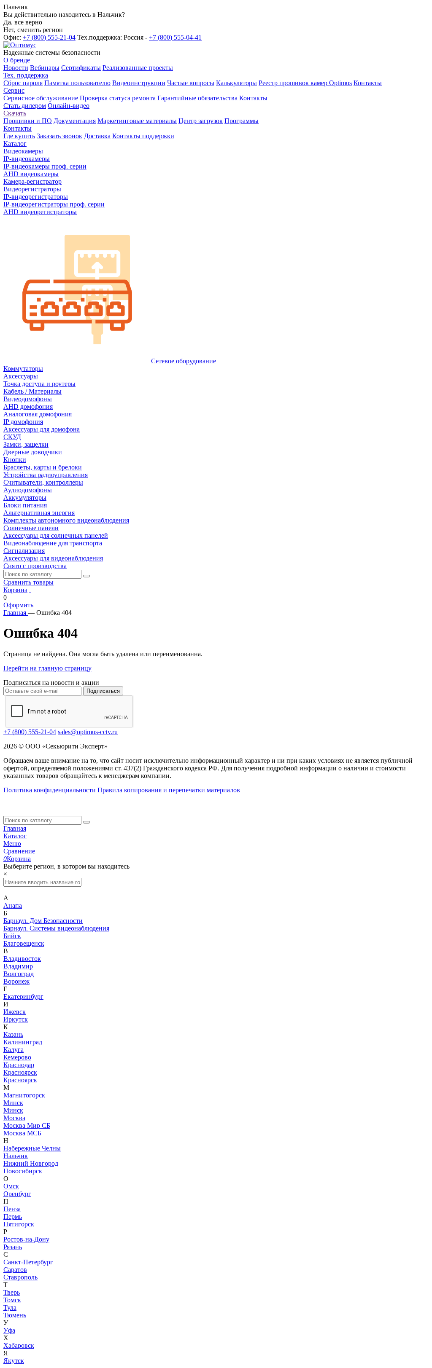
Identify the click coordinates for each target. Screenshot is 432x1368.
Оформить (18, 605)
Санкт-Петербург (28, 1262)
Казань (13, 1034)
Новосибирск (22, 1171)
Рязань (12, 1246)
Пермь (12, 1216)
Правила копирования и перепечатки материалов (168, 790)
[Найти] (86, 576)
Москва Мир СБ (26, 1125)
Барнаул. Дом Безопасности (43, 920)
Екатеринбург (23, 996)
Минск (13, 1102)
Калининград (22, 1042)
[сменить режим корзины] (30, 589)
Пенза (12, 1208)
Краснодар (18, 1064)
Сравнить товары (28, 582)
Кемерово (17, 1057)
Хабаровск (18, 1345)
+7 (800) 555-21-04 (49, 37)
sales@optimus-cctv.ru (88, 731)
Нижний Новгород (30, 1163)
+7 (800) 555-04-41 (175, 37)
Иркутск (15, 1019)
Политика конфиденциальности (49, 790)
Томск (12, 1300)
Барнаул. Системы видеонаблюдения (56, 928)
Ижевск (14, 1011)
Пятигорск (18, 1224)
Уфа (9, 1330)
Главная (14, 828)
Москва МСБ (22, 1133)
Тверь (11, 1292)
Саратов (15, 1269)
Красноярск (20, 1072)
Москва (14, 1117)
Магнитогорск (24, 1095)
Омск (11, 1186)
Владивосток (22, 958)
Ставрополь (20, 1277)
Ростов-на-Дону (26, 1239)
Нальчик (15, 1155)
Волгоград (18, 973)
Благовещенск (23, 943)
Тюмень (14, 1315)
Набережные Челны (32, 1148)
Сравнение (19, 851)
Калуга (13, 1049)
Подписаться (103, 691)
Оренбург (17, 1193)
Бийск (12, 935)
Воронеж (16, 981)
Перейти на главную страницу (47, 668)
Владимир (18, 966)
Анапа (12, 905)
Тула (9, 1307)
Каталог (15, 836)
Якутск (13, 1360)
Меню (12, 843)
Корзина (15, 589)
